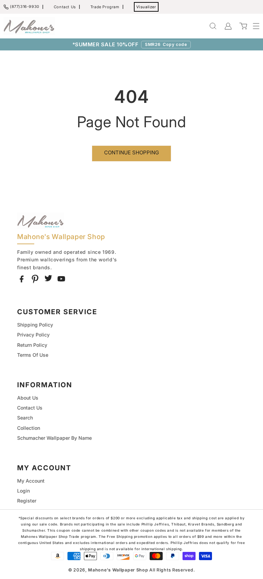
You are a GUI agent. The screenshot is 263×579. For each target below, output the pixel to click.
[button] (253, 26)
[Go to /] (29, 26)
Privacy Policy (33, 335)
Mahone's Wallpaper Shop (118, 569)
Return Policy (32, 345)
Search (25, 418)
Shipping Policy (35, 325)
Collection (28, 428)
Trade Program (105, 6)
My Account (31, 481)
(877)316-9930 (24, 6)
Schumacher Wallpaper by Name (54, 438)
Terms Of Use (32, 355)
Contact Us (65, 6)
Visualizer (146, 6)
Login (23, 491)
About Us (27, 398)
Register (26, 501)
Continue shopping (131, 152)
